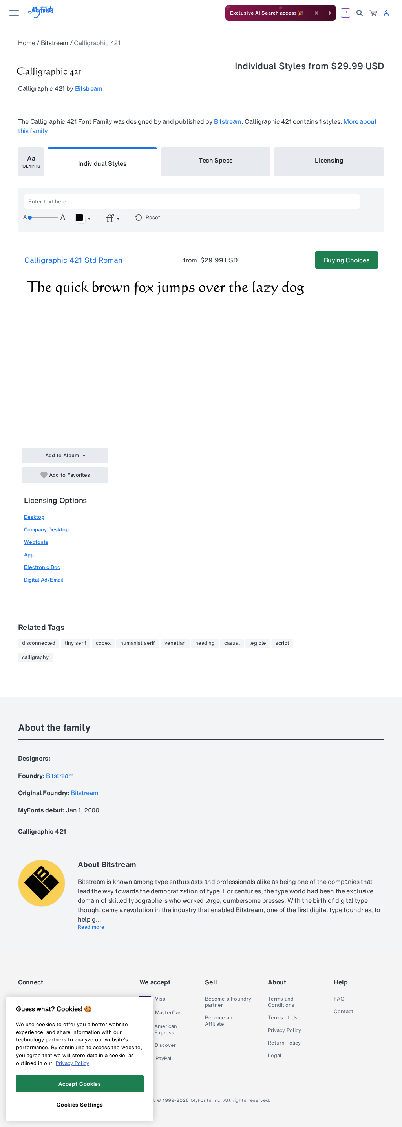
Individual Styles (102, 163)
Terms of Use (284, 1018)
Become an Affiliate (218, 1021)
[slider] (43, 217)
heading (205, 643)
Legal (274, 1055)
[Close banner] (316, 13)
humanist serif (137, 643)
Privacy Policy (284, 1030)
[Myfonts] (41, 16)
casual (232, 643)
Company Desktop (46, 529)
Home (26, 43)
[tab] (31, 161)
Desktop (34, 517)
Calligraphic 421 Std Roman (73, 260)
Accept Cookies (79, 1084)
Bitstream (54, 43)
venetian (175, 643)
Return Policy (284, 1043)
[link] (373, 13)
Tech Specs (216, 160)
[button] (83, 219)
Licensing (329, 160)
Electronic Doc (42, 567)
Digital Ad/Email (43, 580)
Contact (343, 1011)
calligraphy (35, 657)
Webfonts (36, 542)
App (29, 554)
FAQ (339, 999)
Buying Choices (347, 260)
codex (103, 643)
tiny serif (75, 643)
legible (257, 643)
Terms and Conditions (281, 1002)
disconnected (38, 643)
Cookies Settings (80, 1105)
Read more (91, 927)
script (282, 643)
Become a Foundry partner (228, 1002)
